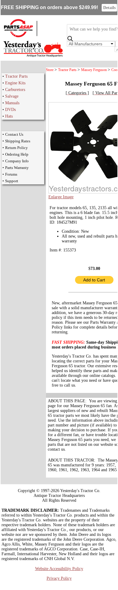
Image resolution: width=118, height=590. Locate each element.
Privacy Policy (59, 578)
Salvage (11, 96)
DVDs (10, 109)
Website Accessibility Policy (59, 568)
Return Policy (16, 147)
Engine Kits (15, 83)
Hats (9, 116)
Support (11, 181)
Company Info (17, 161)
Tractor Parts (16, 76)
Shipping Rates (17, 141)
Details (109, 7)
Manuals (12, 103)
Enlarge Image (61, 197)
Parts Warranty (17, 167)
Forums (11, 174)
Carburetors (15, 89)
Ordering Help (16, 154)
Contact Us (14, 134)
